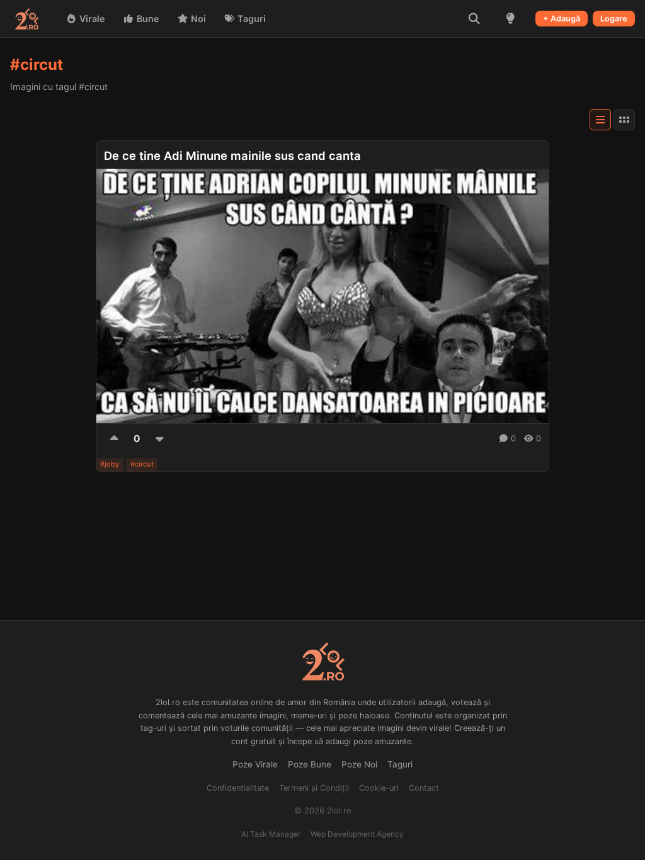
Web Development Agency (357, 834)
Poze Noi (359, 764)
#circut (142, 464)
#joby (109, 464)
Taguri (250, 18)
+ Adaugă (561, 18)
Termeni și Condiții (314, 788)
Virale (91, 18)
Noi (197, 18)
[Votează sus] (114, 439)
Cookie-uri (379, 788)
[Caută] (474, 18)
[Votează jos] (159, 439)
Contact (424, 788)
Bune (146, 18)
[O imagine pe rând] (600, 119)
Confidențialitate (238, 788)
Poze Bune (309, 764)
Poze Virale (255, 764)
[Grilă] (624, 119)
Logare (613, 18)
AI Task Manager (270, 834)
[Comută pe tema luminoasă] (510, 18)
